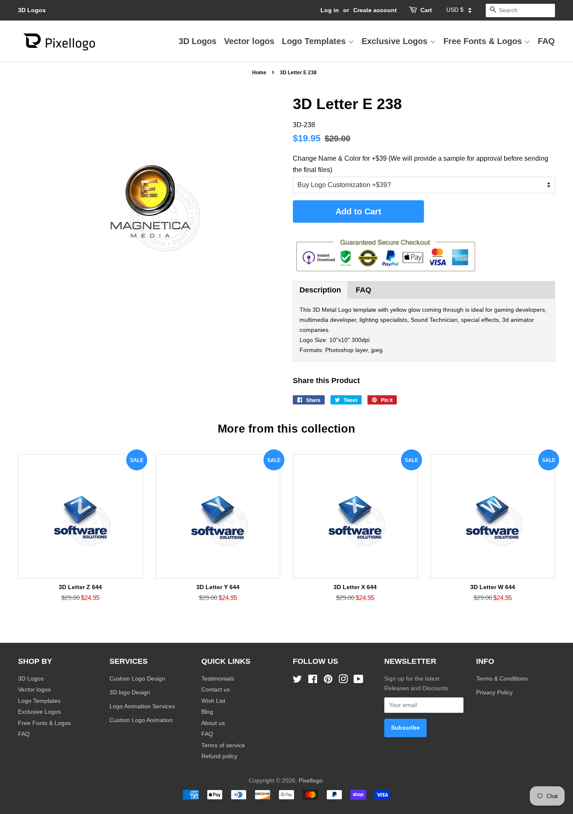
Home (259, 73)
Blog (207, 712)
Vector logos (249, 41)
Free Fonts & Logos (483, 41)
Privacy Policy (495, 692)
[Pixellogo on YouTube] (358, 681)
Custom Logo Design (137, 679)
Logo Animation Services (142, 706)
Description (320, 290)
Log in (329, 10)
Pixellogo (311, 780)
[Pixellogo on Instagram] (343, 681)
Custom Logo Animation (141, 720)
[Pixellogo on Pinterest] (328, 681)
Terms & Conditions (502, 679)
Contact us (215, 689)
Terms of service (223, 745)
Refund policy (219, 756)
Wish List (213, 701)
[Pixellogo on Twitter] (297, 681)
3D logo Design (129, 692)
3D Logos (32, 10)
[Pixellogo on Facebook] (313, 681)
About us (213, 723)
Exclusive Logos (396, 41)
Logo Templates (315, 41)
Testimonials (217, 679)
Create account (375, 10)
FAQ (546, 41)
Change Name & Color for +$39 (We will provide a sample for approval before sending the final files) (420, 164)
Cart (426, 10)
